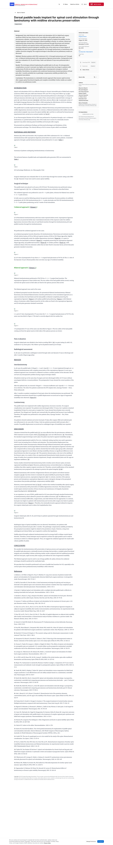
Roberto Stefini (82, 93)
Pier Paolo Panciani (84, 91)
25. (15, 728)
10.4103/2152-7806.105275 (86, 51)
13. (15, 651)
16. (15, 670)
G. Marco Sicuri (83, 97)
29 (38, 100)
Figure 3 (32, 268)
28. (15, 749)
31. (15, 768)
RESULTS (17, 360)
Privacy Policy (47, 843)
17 (41, 434)
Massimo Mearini (83, 88)
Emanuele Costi (83, 98)
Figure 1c (39, 240)
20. (15, 701)
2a (29, 355)
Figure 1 (33, 207)
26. (15, 736)
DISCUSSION (19, 429)
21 (39, 432)
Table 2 (16, 159)
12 (34, 100)
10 (17, 179)
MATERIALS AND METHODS (25, 132)
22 (33, 98)
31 (31, 465)
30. (15, 762)
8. (14, 622)
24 (24, 112)
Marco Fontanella (83, 102)
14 (69, 437)
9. (14, 627)
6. (14, 606)
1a (62, 236)
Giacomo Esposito (83, 95)
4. (14, 595)
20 (31, 491)
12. (15, 644)
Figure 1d (43, 242)
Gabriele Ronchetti (83, 100)
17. (14, 678)
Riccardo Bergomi (83, 89)
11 (51, 481)
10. (15, 633)
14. (15, 657)
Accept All (100, 841)
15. (14, 663)
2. (14, 582)
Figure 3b (33, 397)
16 (63, 434)
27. (15, 742)
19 (28, 459)
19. (15, 693)
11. (14, 638)
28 (68, 93)
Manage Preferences (91, 841)
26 (47, 114)
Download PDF (88, 62)
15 (53, 481)
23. (15, 720)
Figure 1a (57, 238)
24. (15, 725)
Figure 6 (30, 503)
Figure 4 (59, 299)
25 (26, 112)
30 (47, 112)
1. (14, 575)
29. (15, 757)
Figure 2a (62, 242)
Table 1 (60, 140)
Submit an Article (74, 4)
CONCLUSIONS (19, 545)
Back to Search (21, 12)
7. (14, 614)
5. (14, 601)
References (18, 571)
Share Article (85, 69)
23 (59, 469)
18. (15, 686)
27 (48, 114)
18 (36, 100)
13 (18, 100)
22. (15, 712)
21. (15, 706)
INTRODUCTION (20, 88)
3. (14, 590)
